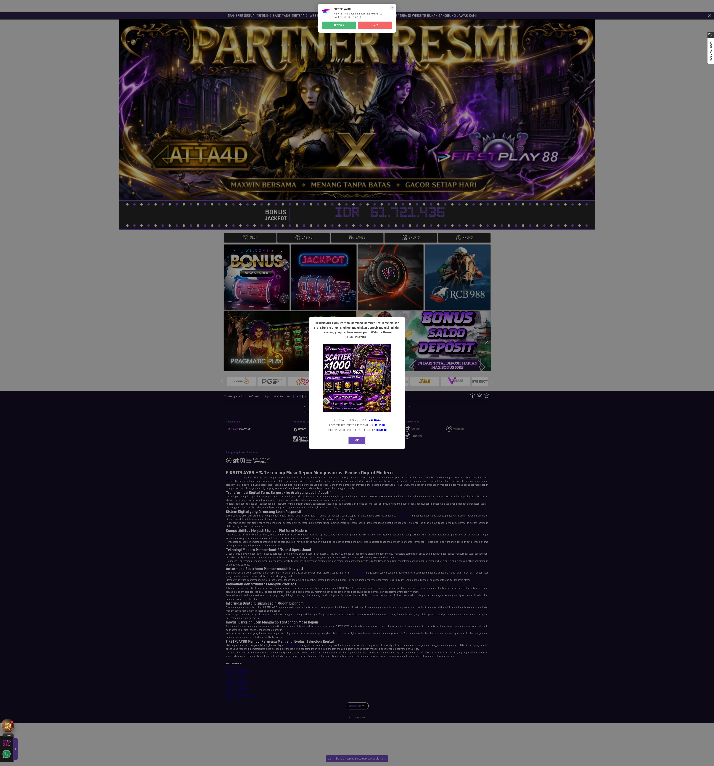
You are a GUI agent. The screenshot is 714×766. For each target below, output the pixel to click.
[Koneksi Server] (8, 726)
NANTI (375, 25)
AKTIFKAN (339, 25)
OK (357, 440)
